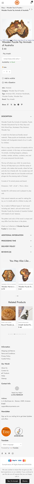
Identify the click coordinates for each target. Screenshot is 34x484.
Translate (15, 448)
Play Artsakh (7, 54)
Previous (4, 30)
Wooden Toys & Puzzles (14, 8)
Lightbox (28, 22)
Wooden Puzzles (7, 96)
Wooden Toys (18, 96)
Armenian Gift (10, 94)
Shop (3, 8)
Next (30, 30)
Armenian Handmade (22, 94)
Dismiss (24, 481)
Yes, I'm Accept (12, 481)
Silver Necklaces (7, 322)
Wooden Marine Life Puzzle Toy (12, 287)
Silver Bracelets (24, 322)
